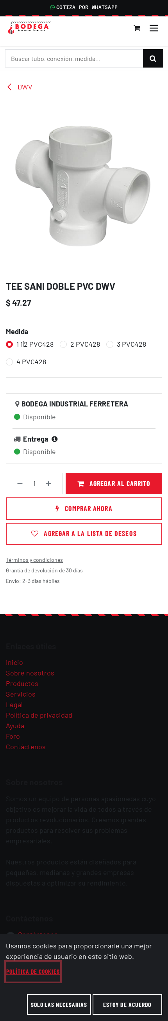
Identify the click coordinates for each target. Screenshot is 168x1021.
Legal (14, 704)
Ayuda (15, 725)
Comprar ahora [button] (87, 508)
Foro (13, 736)
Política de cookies (33, 971)
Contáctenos (26, 746)
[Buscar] (153, 58)
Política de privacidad (39, 715)
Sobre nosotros (30, 672)
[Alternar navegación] (154, 28)
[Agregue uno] (52, 483)
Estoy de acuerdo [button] (127, 1004)
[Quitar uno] (16, 483)
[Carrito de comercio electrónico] (137, 28)
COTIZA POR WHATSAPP (87, 7)
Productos (22, 683)
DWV (24, 86)
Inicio (14, 662)
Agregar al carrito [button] (119, 483)
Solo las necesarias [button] (59, 1004)
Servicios (21, 694)
